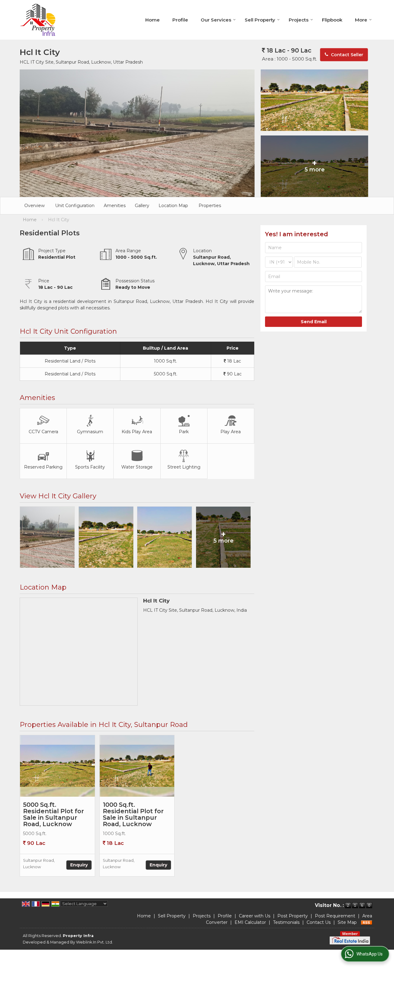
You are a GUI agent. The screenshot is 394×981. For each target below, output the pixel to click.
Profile (180, 20)
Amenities (115, 205)
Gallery (142, 205)
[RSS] (366, 922)
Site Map (347, 922)
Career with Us (254, 916)
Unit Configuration (74, 205)
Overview (34, 205)
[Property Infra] (38, 20)
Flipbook (332, 20)
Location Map (173, 205)
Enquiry (79, 865)
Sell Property (260, 20)
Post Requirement (335, 916)
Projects (298, 20)
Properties (210, 205)
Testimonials (286, 922)
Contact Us (319, 922)
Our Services (216, 20)
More (361, 20)
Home (152, 20)
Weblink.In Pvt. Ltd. (94, 942)
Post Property (292, 916)
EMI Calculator (250, 922)
